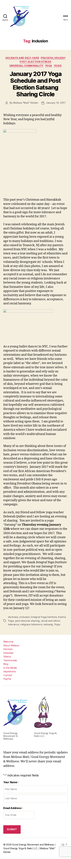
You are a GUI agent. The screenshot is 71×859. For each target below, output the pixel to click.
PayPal (7, 678)
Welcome (8, 641)
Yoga (48, 65)
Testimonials (10, 660)
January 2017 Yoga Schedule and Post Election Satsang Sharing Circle (36, 84)
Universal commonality (26, 65)
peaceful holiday (53, 57)
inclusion (24, 617)
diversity (13, 617)
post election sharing (27, 620)
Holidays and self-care (22, 57)
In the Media (10, 667)
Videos (7, 656)
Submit (12, 829)
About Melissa (11, 645)
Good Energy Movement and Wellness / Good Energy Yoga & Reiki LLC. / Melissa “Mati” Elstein (29, 848)
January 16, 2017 (56, 102)
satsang (48, 624)
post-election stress (35, 61)
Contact (7, 675)
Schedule (8, 652)
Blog (5, 664)
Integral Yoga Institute (44, 617)
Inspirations (9, 671)
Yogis (58, 65)
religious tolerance (31, 624)
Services (8, 649)
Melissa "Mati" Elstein (25, 102)
